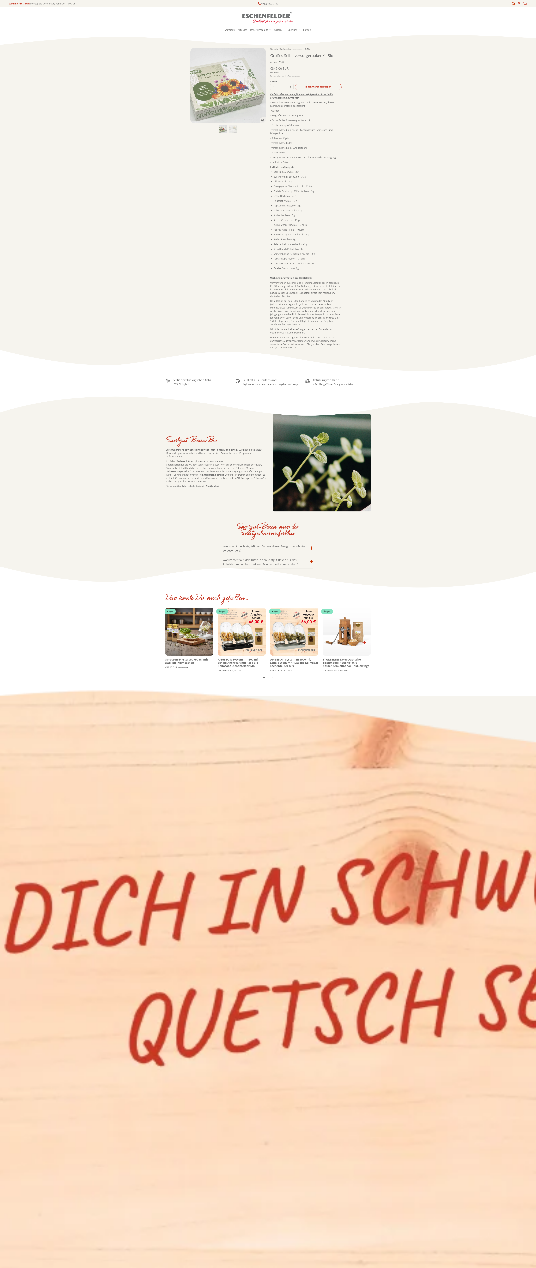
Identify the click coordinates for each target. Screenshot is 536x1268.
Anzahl (273, 81)
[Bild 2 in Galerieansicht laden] (233, 129)
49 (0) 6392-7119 (269, 3)
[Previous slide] (168, 643)
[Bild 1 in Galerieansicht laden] (223, 129)
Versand (273, 76)
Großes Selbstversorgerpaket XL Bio (295, 49)
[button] (513, 3)
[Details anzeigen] (189, 632)
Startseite (274, 49)
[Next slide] (363, 643)
